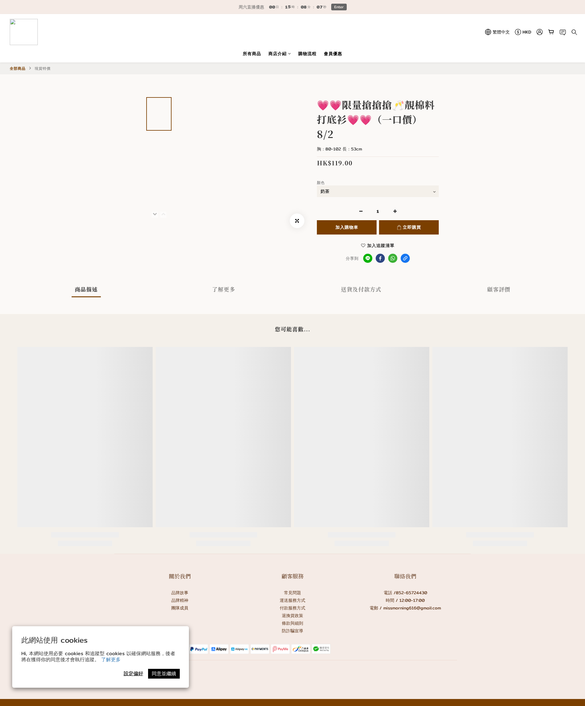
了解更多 (111, 659)
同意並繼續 (164, 673)
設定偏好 (133, 673)
